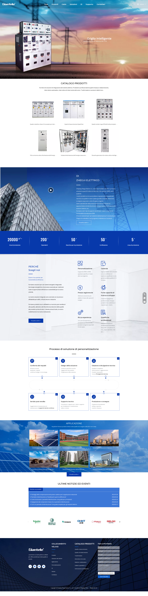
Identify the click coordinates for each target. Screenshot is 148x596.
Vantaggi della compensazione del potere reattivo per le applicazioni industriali (54, 494)
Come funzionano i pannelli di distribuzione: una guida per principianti (51, 499)
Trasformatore (78, 555)
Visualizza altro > (84, 222)
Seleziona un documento (106, 573)
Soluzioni (73, 4)
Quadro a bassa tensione (81, 549)
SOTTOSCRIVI (104, 576)
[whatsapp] (34, 566)
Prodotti (55, 4)
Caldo (64, 4)
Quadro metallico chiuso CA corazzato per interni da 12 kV (43, 124)
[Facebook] (30, 566)
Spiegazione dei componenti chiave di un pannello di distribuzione (50, 502)
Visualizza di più (21, 64)
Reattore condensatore (80, 562)
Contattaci (101, 4)
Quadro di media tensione (81, 552)
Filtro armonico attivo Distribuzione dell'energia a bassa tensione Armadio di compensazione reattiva (43, 155)
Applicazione (55, 561)
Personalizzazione (56, 565)
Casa (46, 4)
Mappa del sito (93, 588)
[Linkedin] (39, 566)
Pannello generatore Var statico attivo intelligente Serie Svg (105, 155)
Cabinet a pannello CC (80, 565)
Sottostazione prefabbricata (82, 568)
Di (81, 4)
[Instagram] (43, 566)
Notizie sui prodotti (35, 489)
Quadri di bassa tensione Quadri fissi (74, 124)
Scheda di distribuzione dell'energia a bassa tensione (74, 155)
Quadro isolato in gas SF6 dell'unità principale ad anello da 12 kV (105, 124)
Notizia (53, 571)
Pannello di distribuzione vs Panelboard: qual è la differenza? (48, 497)
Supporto (89, 4)
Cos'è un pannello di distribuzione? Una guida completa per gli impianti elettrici (54, 504)
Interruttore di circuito (80, 559)
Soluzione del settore (57, 558)
